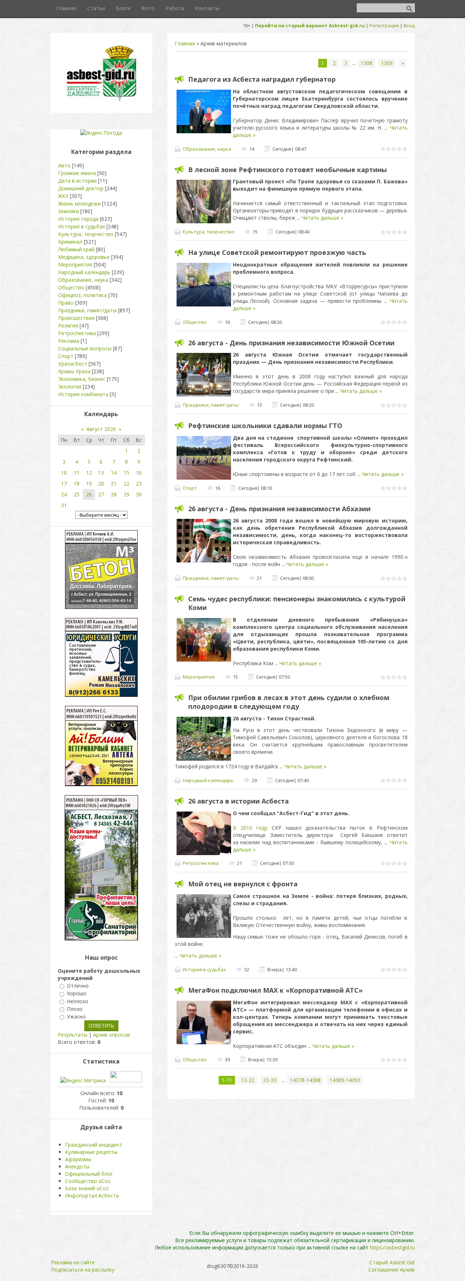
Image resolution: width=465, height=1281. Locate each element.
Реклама (68, 340)
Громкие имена (77, 173)
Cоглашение (383, 1269)
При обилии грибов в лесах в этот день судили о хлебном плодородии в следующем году (288, 702)
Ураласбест (72, 363)
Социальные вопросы (85, 348)
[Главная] (101, 100)
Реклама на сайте (73, 1262)
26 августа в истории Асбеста (238, 801)
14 (114, 472)
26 (89, 494)
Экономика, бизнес (81, 378)
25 (77, 494)
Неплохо (77, 1001)
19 (89, 483)
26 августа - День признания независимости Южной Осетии (291, 342)
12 (89, 472)
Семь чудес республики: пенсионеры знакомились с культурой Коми (296, 603)
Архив (407, 1269)
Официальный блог (89, 1173)
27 (101, 494)
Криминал (70, 241)
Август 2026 (101, 429)
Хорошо (76, 993)
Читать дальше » (322, 217)
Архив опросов (111, 1034)
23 (139, 483)
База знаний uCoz (87, 1188)
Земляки (68, 211)
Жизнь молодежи (79, 203)
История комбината (83, 394)
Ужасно (76, 1016)
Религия (68, 325)
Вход (409, 25)
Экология (69, 386)
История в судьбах (204, 969)
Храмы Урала (74, 371)
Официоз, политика (82, 295)
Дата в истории (77, 180)
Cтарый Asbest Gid (392, 1262)
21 (114, 483)
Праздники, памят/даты (211, 405)
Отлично (78, 985)
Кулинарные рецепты (91, 1151)
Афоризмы (78, 1159)
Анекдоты (77, 1166)
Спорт (190, 488)
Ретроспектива (201, 863)
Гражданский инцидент (93, 1144)
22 (126, 483)
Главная (185, 43)
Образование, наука (207, 149)
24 (64, 494)
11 (77, 472)
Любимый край (76, 249)
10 (64, 472)
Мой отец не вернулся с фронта (243, 883)
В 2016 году (250, 827)
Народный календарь (208, 780)
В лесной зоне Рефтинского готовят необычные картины (287, 169)
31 (64, 505)
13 (101, 472)
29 (126, 494)
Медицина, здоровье (84, 256)
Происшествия (76, 317)
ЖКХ (63, 195)
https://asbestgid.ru (392, 1247)
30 (139, 494)
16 (139, 472)
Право (66, 302)
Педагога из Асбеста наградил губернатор (262, 79)
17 (64, 483)
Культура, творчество (208, 231)
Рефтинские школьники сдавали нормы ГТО (265, 425)
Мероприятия (199, 677)
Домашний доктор (81, 188)
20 (101, 483)
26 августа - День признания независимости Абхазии (279, 508)
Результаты (72, 1034)
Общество (195, 322)
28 (114, 494)
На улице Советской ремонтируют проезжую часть (277, 252)
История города (78, 218)
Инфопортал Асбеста (92, 1195)
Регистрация (384, 25)
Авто (64, 165)
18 (77, 483)
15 (126, 472)
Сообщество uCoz (87, 1181)
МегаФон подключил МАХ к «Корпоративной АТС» (275, 990)
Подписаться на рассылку (82, 1269)
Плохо (74, 1008)
